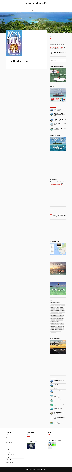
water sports (53, 332)
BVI (55, 307)
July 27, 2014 (22, 65)
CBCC (58, 307)
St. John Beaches (54, 326)
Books (9, 449)
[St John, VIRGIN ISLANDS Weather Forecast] (36, 436)
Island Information (54, 313)
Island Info (52, 10)
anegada (57, 302)
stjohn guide (14, 65)
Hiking (9, 452)
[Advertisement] (59, 166)
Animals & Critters (11, 447)
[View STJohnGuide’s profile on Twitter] (51, 38)
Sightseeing (61, 323)
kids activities (53, 315)
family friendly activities (59, 310)
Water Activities (17, 10)
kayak (61, 313)
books (52, 307)
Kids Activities (41, 10)
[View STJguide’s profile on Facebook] (50, 38)
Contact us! (59, 10)
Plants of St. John (11, 454)
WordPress (33, 469)
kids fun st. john (61, 315)
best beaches (57, 305)
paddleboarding (60, 318)
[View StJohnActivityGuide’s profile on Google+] (53, 38)
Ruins (9, 457)
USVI (52, 331)
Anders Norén (43, 469)
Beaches (11, 10)
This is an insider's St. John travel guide (57, 47)
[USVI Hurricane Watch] (31, 448)
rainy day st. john (54, 323)
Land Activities (26, 10)
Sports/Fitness (34, 10)
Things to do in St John (59, 329)
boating (62, 305)
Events (47, 10)
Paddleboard (53, 318)
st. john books (61, 326)
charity (61, 307)
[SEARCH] (64, 60)
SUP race (52, 329)
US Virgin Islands (57, 331)
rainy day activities (54, 321)
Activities (53, 302)
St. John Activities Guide (36, 3)
